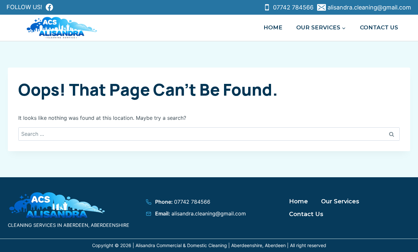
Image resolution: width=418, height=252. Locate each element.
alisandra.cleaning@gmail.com (208, 213)
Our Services (340, 201)
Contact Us (379, 27)
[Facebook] (49, 7)
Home (273, 27)
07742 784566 (192, 201)
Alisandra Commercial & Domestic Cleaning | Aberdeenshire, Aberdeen (211, 245)
